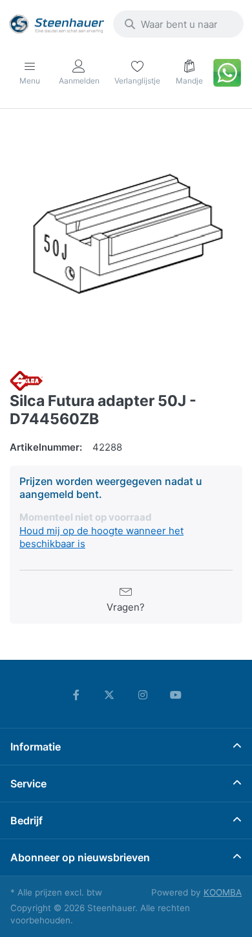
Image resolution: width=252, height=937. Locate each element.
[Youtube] (176, 695)
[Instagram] (143, 695)
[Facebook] (76, 695)
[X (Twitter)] (109, 695)
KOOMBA (223, 892)
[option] (126, 240)
